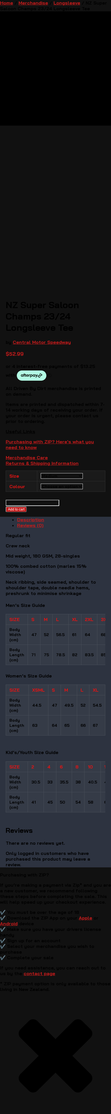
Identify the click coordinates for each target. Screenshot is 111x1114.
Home (6, 3)
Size (14, 476)
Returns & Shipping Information (42, 463)
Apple (85, 918)
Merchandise (33, 3)
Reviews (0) (30, 525)
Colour (17, 486)
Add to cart (16, 509)
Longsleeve (67, 3)
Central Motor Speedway (42, 342)
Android (9, 923)
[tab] (61, 519)
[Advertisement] (55, 181)
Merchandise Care (27, 457)
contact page (39, 973)
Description (30, 519)
